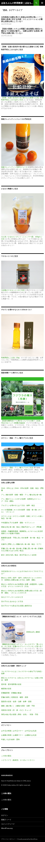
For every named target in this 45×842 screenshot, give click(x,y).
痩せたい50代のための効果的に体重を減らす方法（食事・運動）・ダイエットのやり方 (21, 592)
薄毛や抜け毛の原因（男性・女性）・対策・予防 (19, 714)
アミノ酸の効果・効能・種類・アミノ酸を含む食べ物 (21, 495)
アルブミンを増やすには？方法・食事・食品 (18, 505)
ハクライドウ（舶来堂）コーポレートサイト (18, 760)
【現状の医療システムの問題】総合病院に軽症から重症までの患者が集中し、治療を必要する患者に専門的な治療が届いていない (22, 31)
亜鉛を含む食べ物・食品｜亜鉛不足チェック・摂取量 (21, 527)
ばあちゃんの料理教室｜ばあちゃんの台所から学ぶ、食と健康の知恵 (17, 3)
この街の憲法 (6, 756)
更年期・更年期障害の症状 (11, 684)
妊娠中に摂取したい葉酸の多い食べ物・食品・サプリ (21, 544)
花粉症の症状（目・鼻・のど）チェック (16, 710)
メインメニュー (42, 3)
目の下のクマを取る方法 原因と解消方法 (16, 606)
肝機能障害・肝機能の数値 (11, 693)
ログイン (4, 815)
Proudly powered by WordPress (27, 839)
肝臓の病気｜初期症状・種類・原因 (14, 697)
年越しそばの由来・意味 (10, 739)
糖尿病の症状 (6, 689)
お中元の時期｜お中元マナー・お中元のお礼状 (18, 731)
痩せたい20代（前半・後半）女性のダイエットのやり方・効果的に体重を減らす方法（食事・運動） (21, 579)
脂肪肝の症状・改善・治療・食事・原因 (16, 701)
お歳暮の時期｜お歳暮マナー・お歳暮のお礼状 (18, 735)
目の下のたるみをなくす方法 (12, 601)
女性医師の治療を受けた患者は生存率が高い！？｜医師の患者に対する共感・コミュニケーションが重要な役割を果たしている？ (22, 19)
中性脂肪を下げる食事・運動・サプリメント (18, 523)
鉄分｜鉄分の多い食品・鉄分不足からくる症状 (18, 555)
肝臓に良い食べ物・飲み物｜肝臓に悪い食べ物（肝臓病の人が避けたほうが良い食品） (22, 549)
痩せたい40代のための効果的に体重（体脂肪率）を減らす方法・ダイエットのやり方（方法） (22, 585)
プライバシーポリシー (8, 839)
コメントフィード (8, 824)
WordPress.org (6, 828)
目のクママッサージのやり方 (12, 597)
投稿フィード (6, 820)
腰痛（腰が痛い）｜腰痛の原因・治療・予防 (18, 706)
